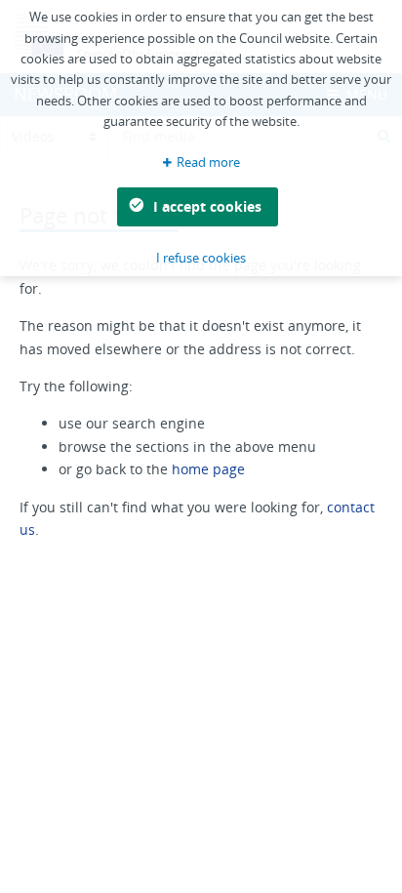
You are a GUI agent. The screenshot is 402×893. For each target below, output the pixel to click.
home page (208, 469)
